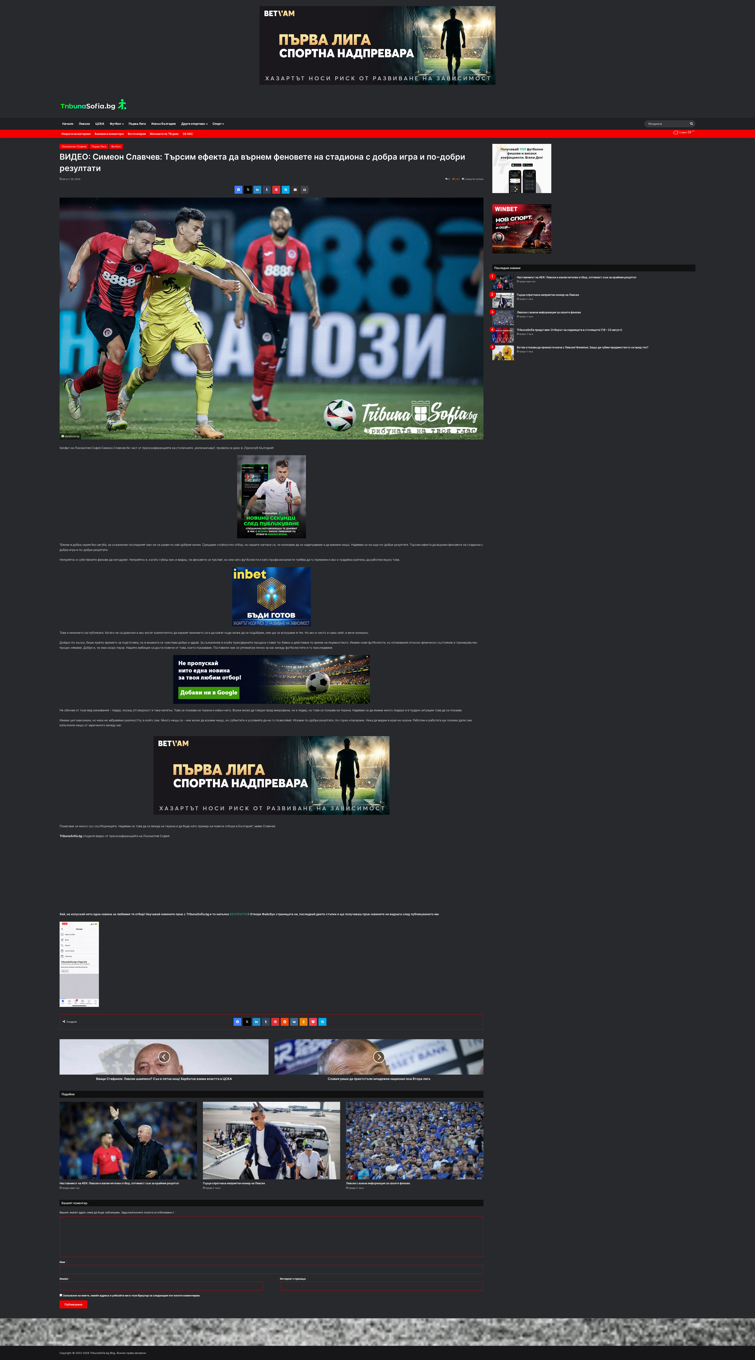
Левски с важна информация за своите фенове (378, 1183)
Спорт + (218, 124)
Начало (67, 124)
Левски (84, 124)
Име (63, 1262)
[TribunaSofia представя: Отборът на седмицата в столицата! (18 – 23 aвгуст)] (503, 335)
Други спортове (193, 124)
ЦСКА (99, 124)
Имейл (65, 1278)
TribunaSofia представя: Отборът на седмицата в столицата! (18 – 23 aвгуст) (569, 329)
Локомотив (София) (74, 146)
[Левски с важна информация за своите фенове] (414, 1140)
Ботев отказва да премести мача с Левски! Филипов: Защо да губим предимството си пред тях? (582, 347)
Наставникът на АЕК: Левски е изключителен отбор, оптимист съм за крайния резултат (119, 1183)
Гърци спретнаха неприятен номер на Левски (234, 1183)
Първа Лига (137, 124)
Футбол (115, 124)
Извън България (163, 124)
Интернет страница (293, 1278)
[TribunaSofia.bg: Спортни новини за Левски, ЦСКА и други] (94, 105)
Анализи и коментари (109, 133)
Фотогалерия (137, 133)
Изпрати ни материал (76, 133)
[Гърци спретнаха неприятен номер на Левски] (271, 1140)
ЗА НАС (188, 133)
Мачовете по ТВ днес (164, 133)
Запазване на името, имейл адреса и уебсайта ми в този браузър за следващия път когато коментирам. (131, 1295)
